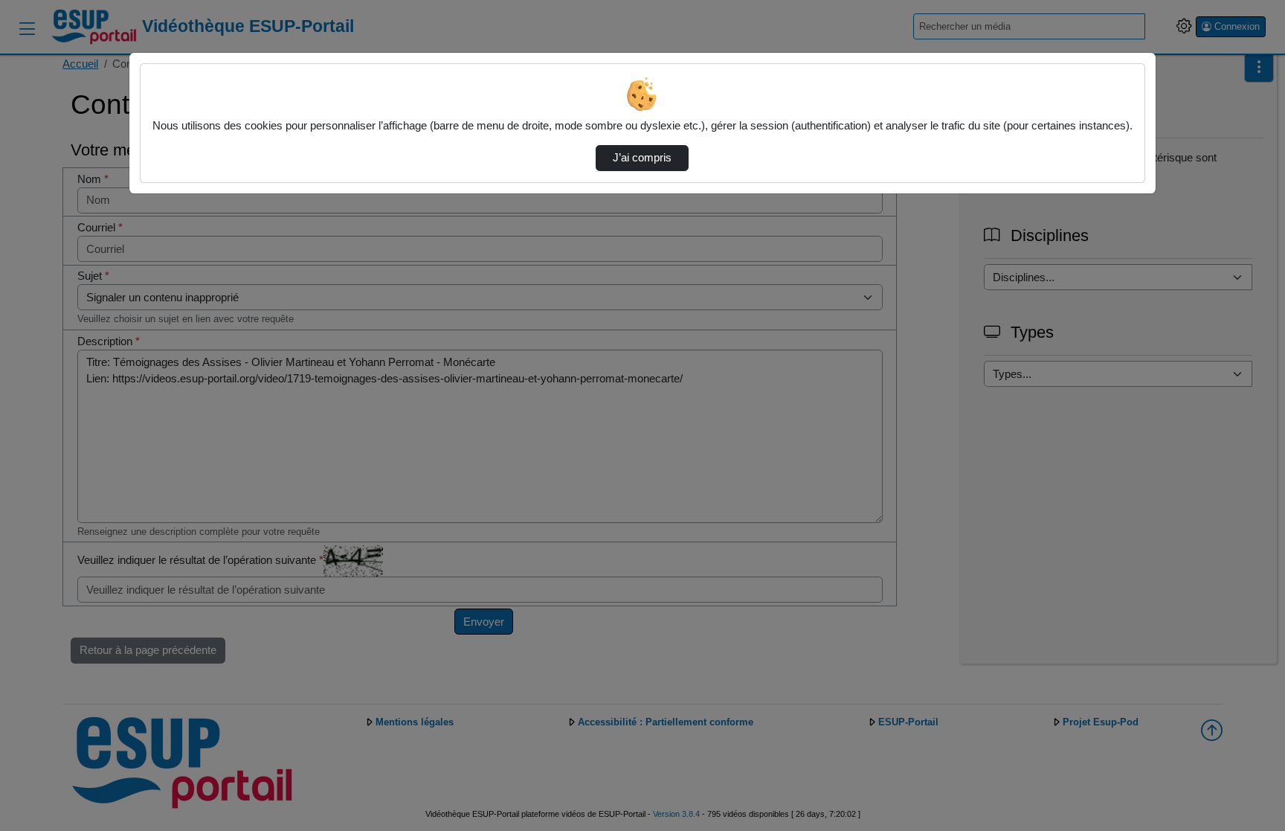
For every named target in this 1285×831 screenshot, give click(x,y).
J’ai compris (642, 158)
